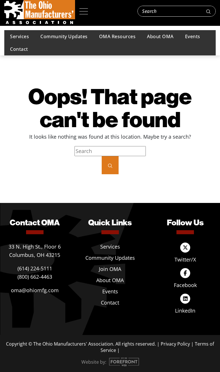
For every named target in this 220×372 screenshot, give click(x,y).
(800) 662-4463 (34, 276)
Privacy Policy (175, 344)
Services (19, 36)
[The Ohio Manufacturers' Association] (39, 12)
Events (192, 36)
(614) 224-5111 (34, 268)
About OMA (160, 36)
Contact (19, 49)
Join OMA (110, 269)
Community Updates (64, 36)
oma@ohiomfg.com (35, 290)
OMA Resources (117, 36)
